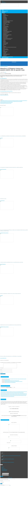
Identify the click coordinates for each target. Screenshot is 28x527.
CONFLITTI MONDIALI (6, 24)
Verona (2, 396)
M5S (23, 393)
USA (25, 395)
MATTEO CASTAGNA (5, 35)
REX (3, 45)
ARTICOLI (3, 12)
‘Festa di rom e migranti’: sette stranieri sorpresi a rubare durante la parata (11, 455)
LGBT (17, 100)
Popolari (9, 101)
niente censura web (2, 101)
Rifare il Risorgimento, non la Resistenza (10, 382)
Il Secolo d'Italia (7, 393)
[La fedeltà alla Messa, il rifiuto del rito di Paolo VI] (15, 460)
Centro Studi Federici (4, 392)
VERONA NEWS (5, 523)
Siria (16, 395)
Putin (10, 395)
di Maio (11, 392)
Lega (19, 393)
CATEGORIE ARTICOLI (3, 387)
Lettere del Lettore (6, 505)
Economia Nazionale (6, 500)
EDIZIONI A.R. (5, 27)
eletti (12, 100)
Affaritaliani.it (8, 391)
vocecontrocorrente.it (5, 396)
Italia (17, 393)
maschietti (23, 100)
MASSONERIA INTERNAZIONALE (7, 34)
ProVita (7, 395)
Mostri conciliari (5, 37)
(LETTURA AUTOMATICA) (3, 78)
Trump (22, 395)
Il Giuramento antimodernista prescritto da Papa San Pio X (11, 380)
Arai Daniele (4, 14)
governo (19, 392)
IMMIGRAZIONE (5, 30)
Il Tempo (11, 393)
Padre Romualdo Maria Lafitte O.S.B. (7, 38)
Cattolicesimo (5, 19)
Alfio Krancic (11, 391)
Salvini (14, 395)
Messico (26, 100)
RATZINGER (4, 44)
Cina (4, 100)
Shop (2, 467)
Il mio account (3, 1)
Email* (1, 473)
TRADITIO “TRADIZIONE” (6, 54)
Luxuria (19, 100)
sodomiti (15, 101)
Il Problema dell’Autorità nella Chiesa (7, 56)
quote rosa (12, 101)
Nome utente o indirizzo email (4, 479)
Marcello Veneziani (3, 394)
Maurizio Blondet (5, 36)
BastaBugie (2, 100)
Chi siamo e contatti (5, 487)
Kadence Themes (10, 477)
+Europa (2, 391)
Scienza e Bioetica (5, 48)
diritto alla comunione (8, 100)
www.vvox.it (5, 524)
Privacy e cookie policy (4, 2)
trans (18, 101)
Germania (16, 392)
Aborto (4, 13)
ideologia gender (15, 100)
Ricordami (2, 482)
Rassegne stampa (5, 43)
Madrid (21, 100)
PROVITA (4, 41)
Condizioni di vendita (4, 470)
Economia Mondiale (6, 499)
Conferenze (4, 23)
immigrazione (14, 393)
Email (1, 370)
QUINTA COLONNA (5, 42)
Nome (1, 369)
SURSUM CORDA (5, 51)
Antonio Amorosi (16, 391)
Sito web (1, 372)
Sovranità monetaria (7, 379)
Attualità (4, 16)
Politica (4, 511)
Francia (14, 392)
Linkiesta (21, 393)
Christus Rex (8, 392)
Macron (25, 393)
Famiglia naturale (5, 29)
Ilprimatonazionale (3, 393)
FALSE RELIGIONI (5, 28)
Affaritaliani (4, 391)
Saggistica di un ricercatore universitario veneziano (10, 517)
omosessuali (6, 101)
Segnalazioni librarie (6, 49)
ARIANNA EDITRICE (5, 15)
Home (3, 486)
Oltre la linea (3, 395)
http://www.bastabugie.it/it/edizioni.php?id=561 (6, 91)
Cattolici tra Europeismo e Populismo (8, 20)
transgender (20, 101)
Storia (4, 50)
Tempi (17, 101)
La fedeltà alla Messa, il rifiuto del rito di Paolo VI (8, 462)
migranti (22, 394)
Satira (3, 200)
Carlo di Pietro (5, 493)
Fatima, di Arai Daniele (5, 57)
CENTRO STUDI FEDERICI (6, 21)
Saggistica (4, 46)
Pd (5, 395)
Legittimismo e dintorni (6, 32)
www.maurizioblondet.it (11, 396)
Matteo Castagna (10, 394)
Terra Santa (4, 52)
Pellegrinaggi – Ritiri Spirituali (7, 39)
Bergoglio (22, 391)
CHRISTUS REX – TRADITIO (6, 22)
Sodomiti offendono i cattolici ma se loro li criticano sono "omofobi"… (14, 381)
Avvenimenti (4, 17)
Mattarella (7, 394)
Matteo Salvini (14, 394)
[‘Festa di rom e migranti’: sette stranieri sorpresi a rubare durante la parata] (15, 454)
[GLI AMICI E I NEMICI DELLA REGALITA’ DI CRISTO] (15, 457)
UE (23, 395)
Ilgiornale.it (21, 392)
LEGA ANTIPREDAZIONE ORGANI (7, 31)
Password (1, 480)
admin (5, 72)
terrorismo (4, 53)
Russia (12, 395)
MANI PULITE (2, 326)
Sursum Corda (19, 395)
